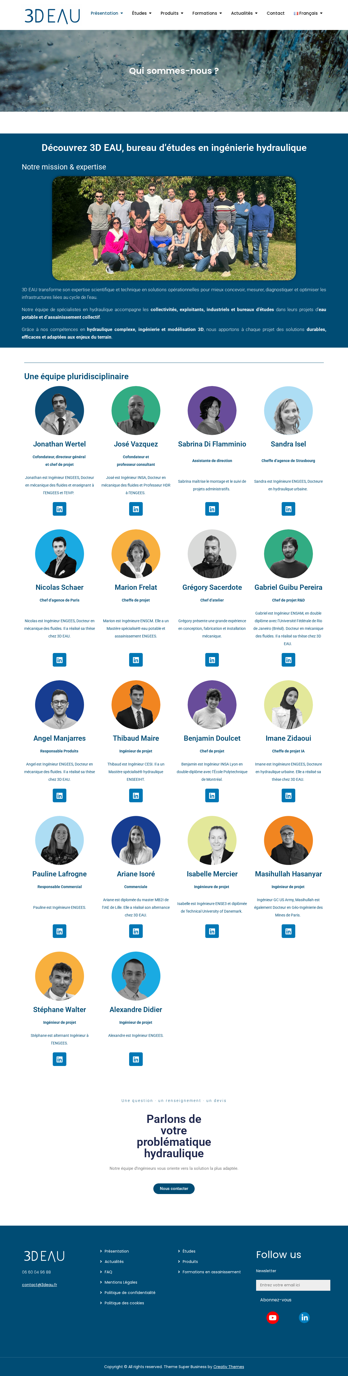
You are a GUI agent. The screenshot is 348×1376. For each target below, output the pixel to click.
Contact (276, 13)
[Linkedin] (59, 509)
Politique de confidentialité (130, 1292)
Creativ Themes (228, 1366)
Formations (204, 13)
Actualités (242, 13)
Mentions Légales (121, 1282)
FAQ (108, 1272)
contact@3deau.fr (39, 1284)
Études (139, 13)
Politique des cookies (124, 1303)
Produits (170, 13)
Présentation (104, 13)
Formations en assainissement (212, 1272)
